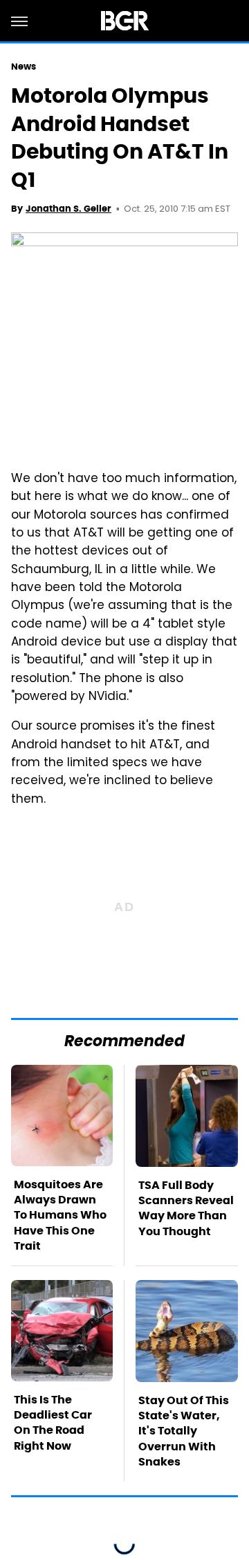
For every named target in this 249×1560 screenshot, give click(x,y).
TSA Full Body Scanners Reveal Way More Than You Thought (186, 1208)
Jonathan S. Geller (68, 208)
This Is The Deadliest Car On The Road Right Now (53, 1422)
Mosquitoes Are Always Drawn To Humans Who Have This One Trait (60, 1215)
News (23, 66)
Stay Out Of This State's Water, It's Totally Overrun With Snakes (183, 1431)
